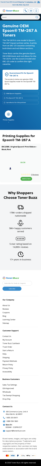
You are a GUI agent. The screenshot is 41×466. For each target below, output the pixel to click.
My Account (7, 340)
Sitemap (6, 323)
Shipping (6, 357)
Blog (4, 316)
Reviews (6, 309)
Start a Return (8, 350)
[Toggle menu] (36, 11)
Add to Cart (26, 179)
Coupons (6, 312)
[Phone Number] (26, 10)
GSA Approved (8, 388)
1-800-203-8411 (12, 418)
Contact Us (7, 336)
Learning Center (9, 319)
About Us (6, 305)
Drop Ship (7, 399)
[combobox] (20, 17)
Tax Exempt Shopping (11, 395)
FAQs (5, 354)
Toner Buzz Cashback (11, 343)
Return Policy (8, 364)
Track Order (7, 347)
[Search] (37, 17)
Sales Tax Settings (10, 385)
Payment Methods (10, 361)
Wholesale (7, 392)
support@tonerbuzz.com (15, 431)
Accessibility (7, 372)
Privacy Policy (8, 368)
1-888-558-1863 (12, 421)
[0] (31, 11)
